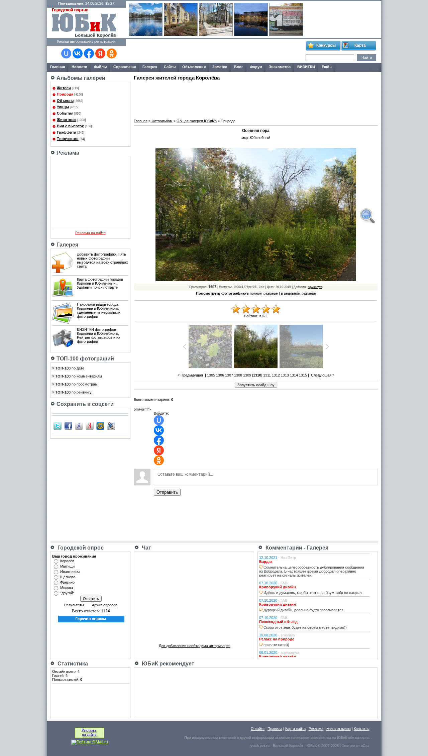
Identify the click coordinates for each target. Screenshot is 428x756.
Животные (66, 120)
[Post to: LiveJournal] (111, 426)
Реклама (316, 729)
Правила (275, 729)
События (65, 113)
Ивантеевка (70, 572)
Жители (64, 88)
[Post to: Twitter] (57, 426)
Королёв (67, 561)
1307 (229, 375)
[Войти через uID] (66, 53)
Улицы (63, 107)
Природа (65, 94)
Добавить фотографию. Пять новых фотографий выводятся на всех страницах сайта (102, 260)
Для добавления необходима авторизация (194, 646)
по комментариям (78, 376)
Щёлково (67, 577)
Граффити (66, 132)
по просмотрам (76, 384)
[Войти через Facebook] (89, 53)
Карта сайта (295, 729)
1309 (247, 375)
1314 (294, 375)
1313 (285, 375)
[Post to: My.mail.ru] (100, 426)
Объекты (65, 101)
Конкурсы (326, 45)
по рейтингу (73, 392)
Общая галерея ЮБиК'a (197, 121)
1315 (303, 375)
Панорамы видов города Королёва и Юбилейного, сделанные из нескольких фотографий (99, 310)
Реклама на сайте (90, 233)
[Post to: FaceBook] (68, 426)
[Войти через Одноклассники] (112, 53)
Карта (360, 45)
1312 (276, 375)
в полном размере (262, 293)
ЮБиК (342, 738)
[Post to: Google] (79, 426)
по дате (69, 368)
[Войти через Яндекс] (100, 53)
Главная (140, 121)
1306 (220, 375)
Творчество (68, 139)
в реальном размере (298, 293)
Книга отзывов (338, 729)
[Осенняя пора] (367, 216)
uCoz (365, 746)
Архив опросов (104, 605)
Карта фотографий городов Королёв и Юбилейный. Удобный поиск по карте (100, 283)
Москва (66, 588)
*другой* (67, 593)
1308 (238, 375)
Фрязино (67, 582)
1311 (267, 375)
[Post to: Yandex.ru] (89, 426)
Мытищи (67, 566)
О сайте (257, 729)
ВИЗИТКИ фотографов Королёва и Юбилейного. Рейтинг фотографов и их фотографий (98, 335)
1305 (211, 375)
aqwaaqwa (315, 287)
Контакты (361, 729)
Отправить (167, 492)
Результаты (74, 605)
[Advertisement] (215, 51)
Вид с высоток (70, 126)
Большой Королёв (288, 746)
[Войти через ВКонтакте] (78, 53)
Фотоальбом (162, 121)
